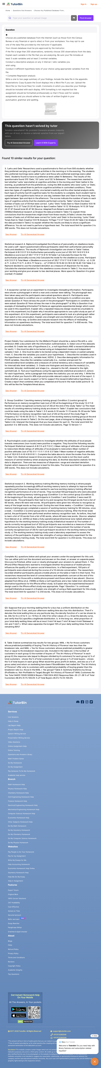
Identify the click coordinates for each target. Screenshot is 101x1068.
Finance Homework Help (17, 801)
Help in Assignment (15, 881)
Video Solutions (14, 742)
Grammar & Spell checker (17, 932)
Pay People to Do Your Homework (21, 852)
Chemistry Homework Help (18, 793)
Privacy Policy (13, 953)
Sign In (83, 4)
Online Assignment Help (17, 746)
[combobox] (39, 18)
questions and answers (22, 10)
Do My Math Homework (17, 826)
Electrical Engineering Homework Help (23, 805)
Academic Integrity (15, 970)
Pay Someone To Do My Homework (21, 771)
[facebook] (78, 702)
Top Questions (13, 974)
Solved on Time (14, 911)
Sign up (94, 4)
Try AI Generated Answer (32, 234)
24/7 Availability (14, 903)
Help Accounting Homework (19, 864)
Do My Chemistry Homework (19, 834)
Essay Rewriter (13, 923)
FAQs (10, 945)
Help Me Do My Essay (16, 877)
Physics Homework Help (17, 789)
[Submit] (10, 18)
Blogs (10, 941)
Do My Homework (15, 763)
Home (8, 10)
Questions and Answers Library (20, 754)
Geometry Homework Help (18, 873)
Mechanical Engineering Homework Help (23, 809)
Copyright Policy (14, 966)
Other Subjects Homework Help (20, 822)
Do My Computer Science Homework (22, 838)
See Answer (11, 234)
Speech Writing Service (17, 734)
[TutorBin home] (14, 4)
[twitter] (91, 702)
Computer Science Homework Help (21, 813)
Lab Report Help (14, 725)
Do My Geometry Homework (19, 830)
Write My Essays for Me (17, 860)
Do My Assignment (15, 767)
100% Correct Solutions (17, 898)
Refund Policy (13, 949)
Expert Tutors (13, 890)
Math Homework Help (16, 784)
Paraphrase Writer (15, 927)
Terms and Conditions (16, 957)
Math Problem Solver (16, 759)
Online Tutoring (14, 750)
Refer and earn (13, 919)
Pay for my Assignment (17, 856)
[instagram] (87, 702)
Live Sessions (13, 717)
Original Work (13, 894)
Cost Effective (13, 907)
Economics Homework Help (18, 818)
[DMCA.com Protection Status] (25, 1021)
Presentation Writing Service (19, 738)
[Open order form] (1, 8)
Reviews (11, 962)
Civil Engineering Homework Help (21, 797)
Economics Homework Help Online (21, 868)
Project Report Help (15, 730)
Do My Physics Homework (18, 843)
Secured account (14, 915)
